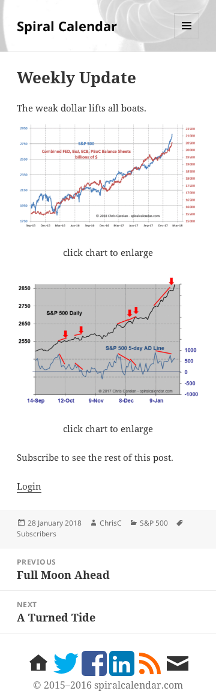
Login (29, 486)
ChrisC (111, 523)
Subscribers (36, 534)
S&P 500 (154, 523)
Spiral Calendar (67, 26)
